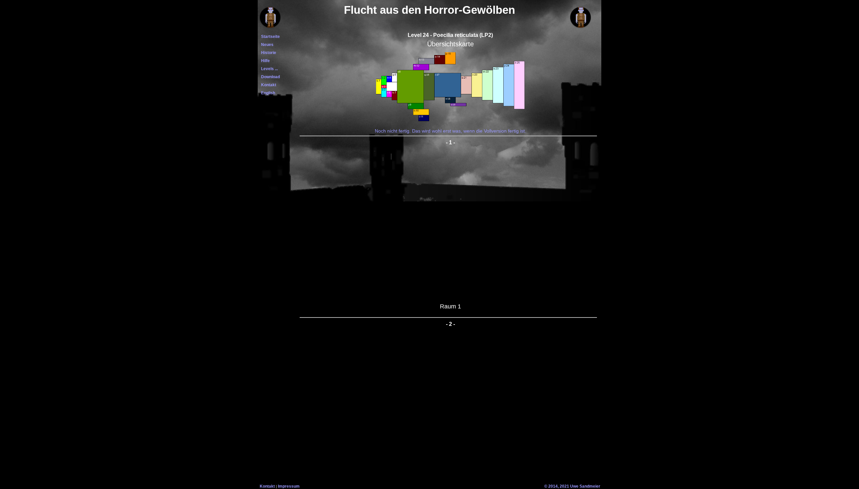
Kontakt (267, 85)
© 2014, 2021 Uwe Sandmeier (572, 486)
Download (269, 77)
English (267, 93)
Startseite (269, 36)
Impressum (289, 486)
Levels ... (268, 68)
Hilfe (264, 60)
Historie (267, 52)
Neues (266, 44)
